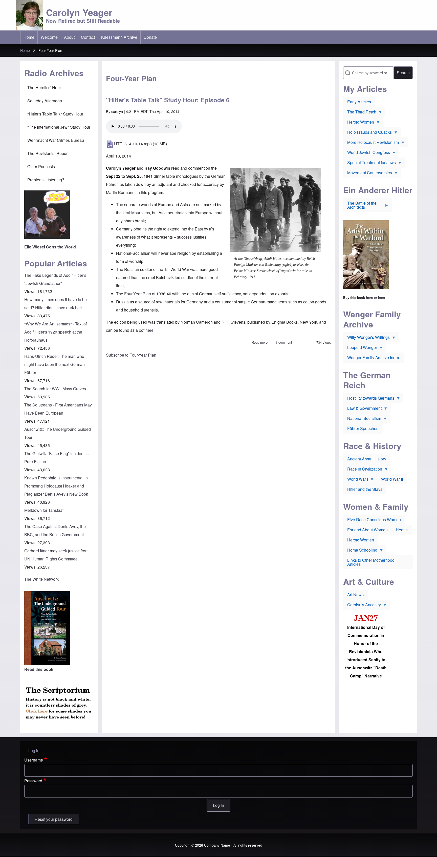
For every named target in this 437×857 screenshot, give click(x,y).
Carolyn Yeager (79, 12)
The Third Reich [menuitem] (359, 113)
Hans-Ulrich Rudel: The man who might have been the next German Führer (54, 364)
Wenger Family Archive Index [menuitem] (373, 357)
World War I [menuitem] (355, 480)
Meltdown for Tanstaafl (44, 510)
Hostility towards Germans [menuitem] (368, 399)
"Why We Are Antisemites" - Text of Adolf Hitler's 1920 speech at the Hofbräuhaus (55, 332)
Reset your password (54, 819)
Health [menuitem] (402, 530)
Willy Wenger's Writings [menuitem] (366, 338)
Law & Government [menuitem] (362, 409)
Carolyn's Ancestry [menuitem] (362, 606)
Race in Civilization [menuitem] (362, 470)
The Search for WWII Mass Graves (55, 389)
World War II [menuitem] (392, 479)
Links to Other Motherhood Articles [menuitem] (371, 562)
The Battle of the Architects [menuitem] (360, 206)
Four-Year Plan (137, 294)
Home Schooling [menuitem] (360, 551)
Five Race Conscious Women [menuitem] (374, 519)
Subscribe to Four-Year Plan (131, 355)
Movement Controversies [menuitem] (367, 174)
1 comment (284, 342)
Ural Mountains (136, 213)
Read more (260, 342)
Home (25, 50)
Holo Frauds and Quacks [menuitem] (367, 133)
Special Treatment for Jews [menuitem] (369, 164)
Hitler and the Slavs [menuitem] (364, 489)
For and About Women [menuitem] (367, 530)
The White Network (41, 579)
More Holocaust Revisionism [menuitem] (371, 143)
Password (33, 781)
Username (33, 760)
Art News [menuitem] (355, 594)
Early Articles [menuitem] (359, 102)
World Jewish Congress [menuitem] (366, 153)
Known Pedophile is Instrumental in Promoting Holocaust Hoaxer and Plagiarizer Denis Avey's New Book (56, 486)
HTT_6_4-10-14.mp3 (133, 144)
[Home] (29, 15)
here (149, 330)
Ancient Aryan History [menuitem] (366, 459)
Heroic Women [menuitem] (358, 123)
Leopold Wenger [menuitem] (360, 348)
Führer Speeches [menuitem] (362, 428)
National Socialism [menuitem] (362, 419)
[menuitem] (28, 37)
